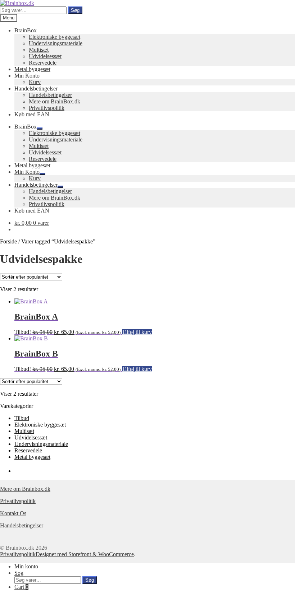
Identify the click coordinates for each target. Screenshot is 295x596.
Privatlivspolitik (46, 108)
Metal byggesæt (32, 69)
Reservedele (42, 63)
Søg (75, 10)
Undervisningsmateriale (55, 43)
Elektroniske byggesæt (54, 37)
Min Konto (27, 76)
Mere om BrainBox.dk (54, 101)
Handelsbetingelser (36, 88)
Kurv (35, 82)
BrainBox (25, 30)
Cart (21, 587)
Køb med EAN (31, 114)
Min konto (26, 566)
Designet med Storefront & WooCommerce (85, 554)
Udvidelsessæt (45, 56)
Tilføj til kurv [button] (137, 332)
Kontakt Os (13, 513)
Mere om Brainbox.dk (25, 489)
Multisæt (39, 50)
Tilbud (21, 418)
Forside (8, 241)
